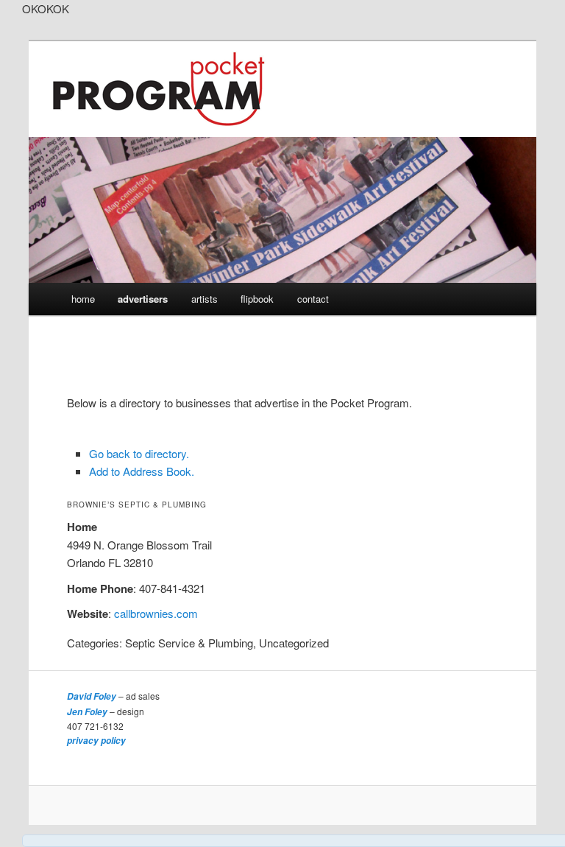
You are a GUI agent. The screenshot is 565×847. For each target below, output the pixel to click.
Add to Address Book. (141, 471)
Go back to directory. (139, 453)
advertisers (143, 299)
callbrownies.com (156, 613)
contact (313, 299)
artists (204, 299)
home (83, 299)
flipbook (257, 299)
